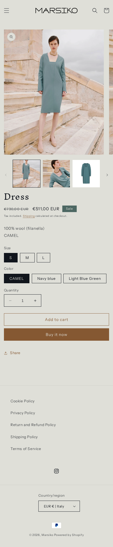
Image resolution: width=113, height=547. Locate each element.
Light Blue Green (85, 278)
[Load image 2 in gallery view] (56, 173)
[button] (6, 10)
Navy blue (46, 278)
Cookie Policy (23, 401)
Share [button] (15, 352)
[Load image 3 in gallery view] (86, 173)
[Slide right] (107, 175)
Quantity (11, 290)
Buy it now (57, 334)
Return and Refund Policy (33, 424)
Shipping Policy (24, 436)
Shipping (29, 216)
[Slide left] (6, 175)
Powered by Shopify (69, 535)
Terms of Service (26, 448)
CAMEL (16, 278)
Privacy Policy (23, 413)
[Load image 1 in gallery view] (26, 173)
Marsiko (47, 535)
